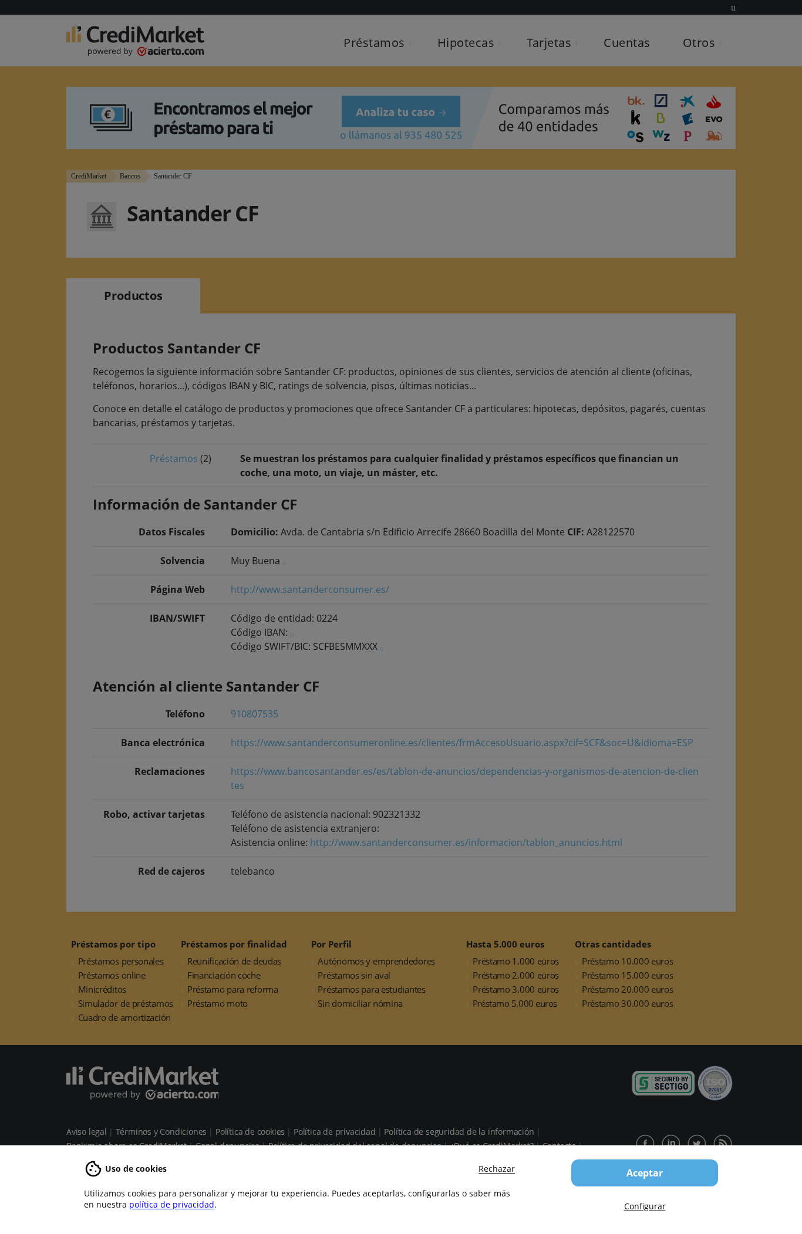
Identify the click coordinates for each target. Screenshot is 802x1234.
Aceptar (644, 1172)
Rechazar (496, 1168)
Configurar (645, 1206)
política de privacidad (171, 1204)
